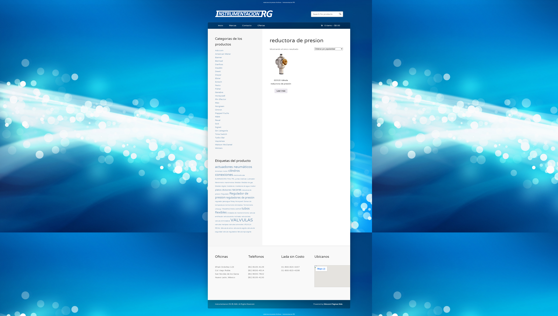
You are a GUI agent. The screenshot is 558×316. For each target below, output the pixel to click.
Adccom (219, 50)
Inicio (220, 25)
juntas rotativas (241, 179)
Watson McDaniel (223, 144)
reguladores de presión (240, 197)
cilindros (234, 171)
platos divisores (223, 190)
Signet (218, 127)
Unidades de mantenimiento (238, 213)
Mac (217, 103)
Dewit (218, 71)
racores (236, 189)
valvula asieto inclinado (232, 216)
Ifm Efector (220, 99)
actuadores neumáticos (233, 167)
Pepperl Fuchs (222, 113)
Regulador (225, 194)
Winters (218, 148)
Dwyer (218, 75)
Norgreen (219, 106)
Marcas (232, 25)
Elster (218, 78)
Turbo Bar (220, 137)
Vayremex (220, 141)
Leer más (281, 91)
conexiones (224, 175)
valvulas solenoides (236, 224)
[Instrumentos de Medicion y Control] (244, 18)
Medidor (238, 182)
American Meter (223, 54)
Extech (218, 82)
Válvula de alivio (227, 228)
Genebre (219, 92)
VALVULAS (241, 220)
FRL (233, 179)
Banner (218, 57)
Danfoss (219, 64)
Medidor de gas (247, 182)
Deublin (218, 68)
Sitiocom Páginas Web (333, 304)
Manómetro (219, 182)
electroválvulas (239, 175)
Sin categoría (221, 130)
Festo (218, 85)
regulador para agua (222, 201)
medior (253, 186)
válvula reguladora (230, 232)
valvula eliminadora (222, 221)
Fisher (218, 89)
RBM (217, 117)
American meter (221, 171)
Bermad (219, 61)
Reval (217, 120)
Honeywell (220, 96)
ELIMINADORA (221, 179)
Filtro (229, 179)
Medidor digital (220, 186)
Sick (217, 123)
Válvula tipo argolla (244, 232)
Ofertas (261, 25)
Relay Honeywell (236, 201)
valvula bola (246, 216)
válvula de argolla (240, 228)
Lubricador (251, 179)
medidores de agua (242, 186)
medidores (231, 186)
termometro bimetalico (234, 205)
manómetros (229, 182)
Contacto (247, 25)
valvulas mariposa (221, 224)
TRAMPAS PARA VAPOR (231, 209)
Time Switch (221, 134)
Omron (218, 110)
